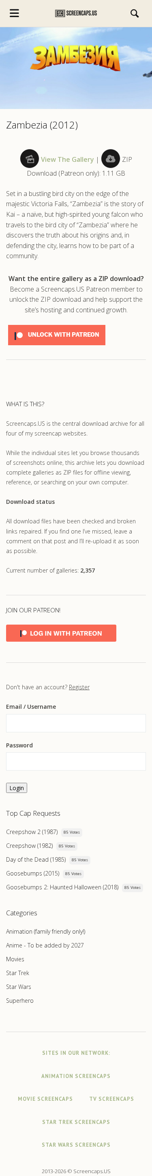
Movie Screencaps (45, 1098)
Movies (15, 959)
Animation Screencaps (76, 1076)
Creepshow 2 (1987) (32, 832)
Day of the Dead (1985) (36, 859)
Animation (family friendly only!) (45, 931)
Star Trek (17, 973)
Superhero (20, 1000)
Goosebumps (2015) (32, 873)
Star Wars (18, 987)
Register (79, 687)
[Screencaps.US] (76, 13)
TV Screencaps (111, 1098)
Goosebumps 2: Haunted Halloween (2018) (62, 887)
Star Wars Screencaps (76, 1144)
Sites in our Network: (76, 1053)
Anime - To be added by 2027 (45, 945)
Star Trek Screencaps (76, 1122)
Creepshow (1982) (29, 845)
